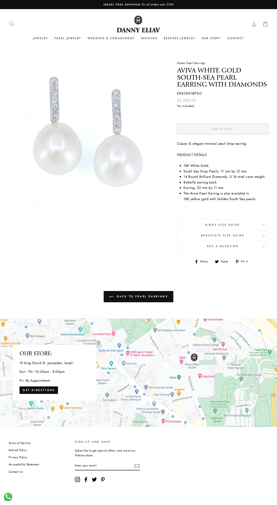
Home (181, 63)
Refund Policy (18, 450)
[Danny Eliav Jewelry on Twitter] (94, 479)
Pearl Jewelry (67, 38)
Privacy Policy (18, 457)
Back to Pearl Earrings (141, 296)
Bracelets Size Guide (223, 235)
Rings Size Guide (222, 225)
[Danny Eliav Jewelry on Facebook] (86, 479)
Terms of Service (20, 443)
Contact (235, 38)
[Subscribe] (137, 465)
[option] (138, 4)
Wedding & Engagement (111, 38)
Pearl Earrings (195, 63)
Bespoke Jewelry (179, 38)
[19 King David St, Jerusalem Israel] (138, 372)
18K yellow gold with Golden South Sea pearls (219, 198)
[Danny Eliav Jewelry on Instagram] (77, 479)
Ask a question (222, 246)
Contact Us (16, 472)
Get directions (39, 390)
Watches (149, 38)
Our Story (211, 38)
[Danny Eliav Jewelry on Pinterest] (102, 479)
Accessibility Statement (24, 464)
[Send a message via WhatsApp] (8, 497)
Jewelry (40, 38)
